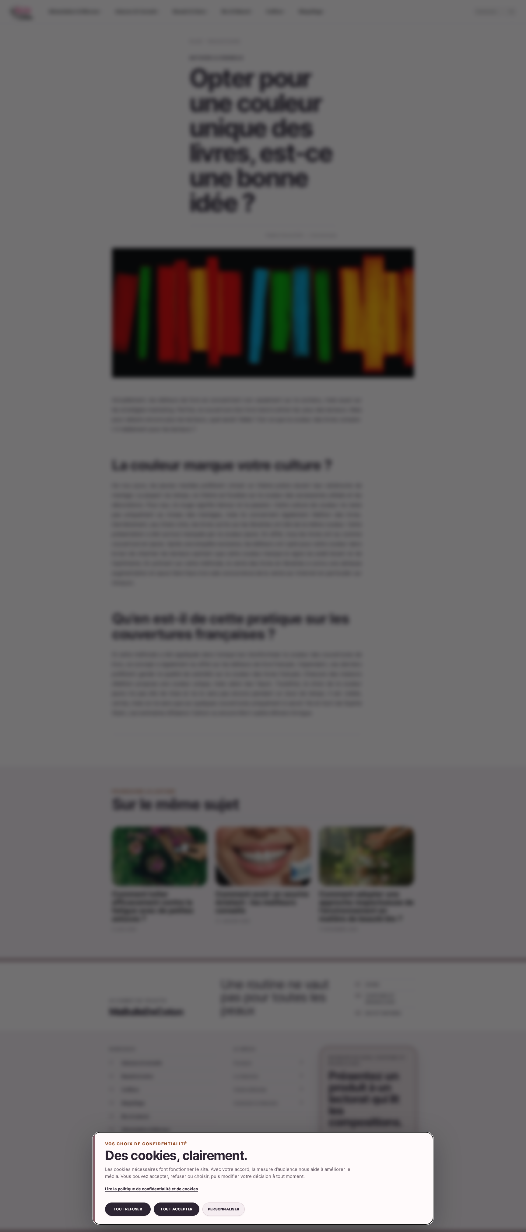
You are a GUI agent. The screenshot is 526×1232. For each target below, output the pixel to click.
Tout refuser (128, 1209)
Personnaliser (223, 1209)
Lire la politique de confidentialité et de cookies (151, 1188)
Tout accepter (176, 1209)
